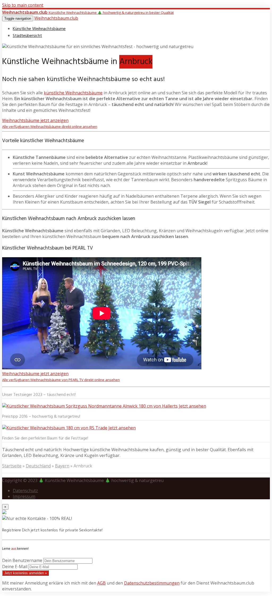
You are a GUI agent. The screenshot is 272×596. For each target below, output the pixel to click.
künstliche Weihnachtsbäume (73, 93)
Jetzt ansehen (192, 406)
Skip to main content (22, 5)
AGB (101, 583)
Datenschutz (25, 490)
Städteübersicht (27, 35)
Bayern (62, 466)
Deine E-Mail (14, 566)
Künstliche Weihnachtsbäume (39, 29)
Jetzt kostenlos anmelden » (25, 573)
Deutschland (38, 466)
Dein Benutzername (22, 560)
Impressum (24, 496)
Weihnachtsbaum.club (56, 18)
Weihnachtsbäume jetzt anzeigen (49, 123)
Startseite (12, 466)
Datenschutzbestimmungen (152, 583)
